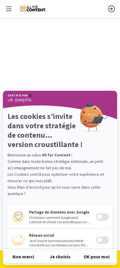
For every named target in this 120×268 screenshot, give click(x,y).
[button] (8, 9)
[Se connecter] (111, 9)
